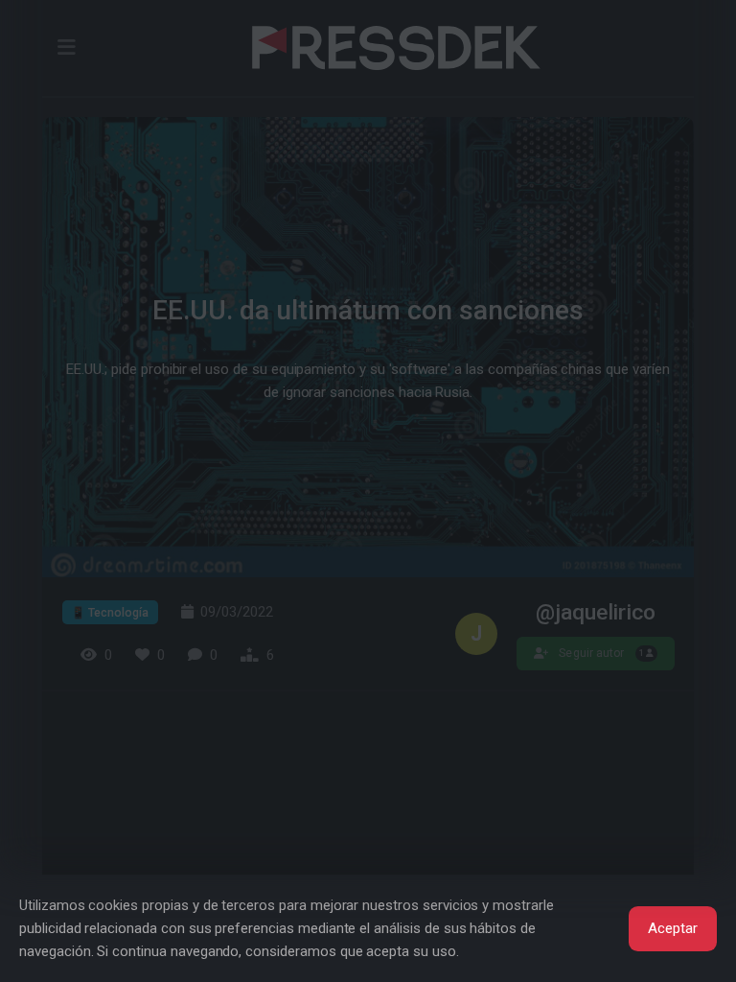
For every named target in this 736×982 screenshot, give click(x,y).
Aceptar (673, 928)
